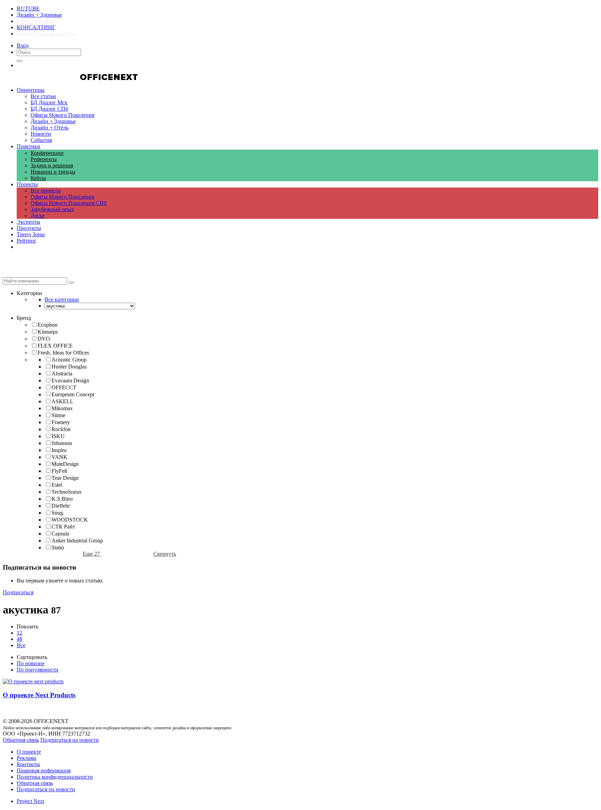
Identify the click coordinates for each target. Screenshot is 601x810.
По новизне (31, 663)
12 (19, 633)
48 (19, 639)
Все (21, 645)
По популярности (37, 670)
